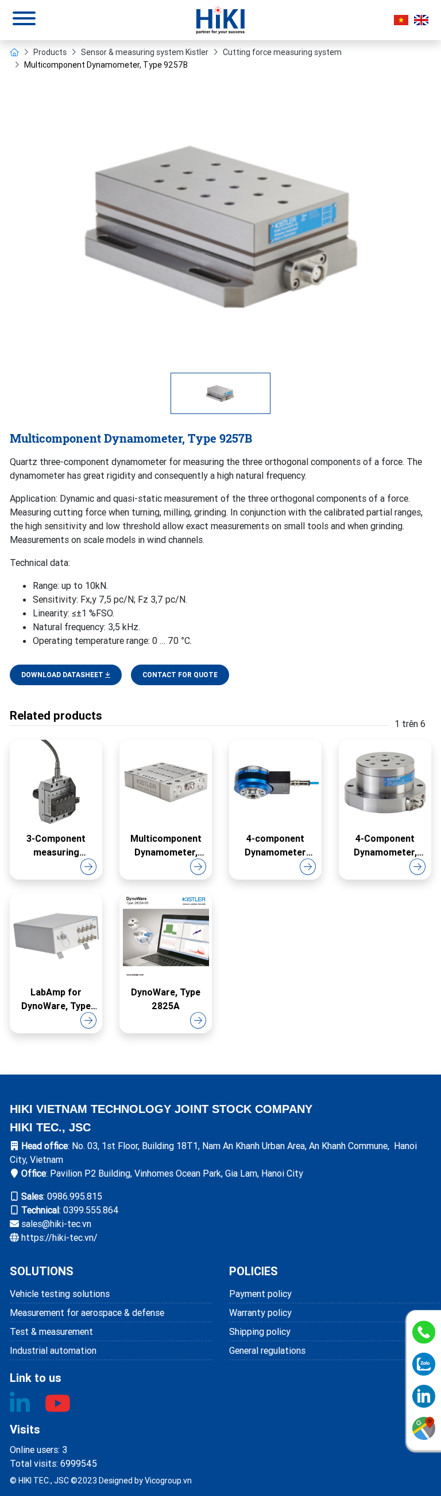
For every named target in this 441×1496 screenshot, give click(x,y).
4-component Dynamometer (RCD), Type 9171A (275, 846)
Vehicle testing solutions (60, 1293)
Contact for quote (180, 674)
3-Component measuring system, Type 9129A (56, 846)
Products (50, 52)
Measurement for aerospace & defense (87, 1312)
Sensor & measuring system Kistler (144, 52)
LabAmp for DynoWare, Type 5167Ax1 (56, 999)
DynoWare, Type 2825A (165, 998)
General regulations (267, 1350)
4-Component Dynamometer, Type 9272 (385, 846)
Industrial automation (53, 1350)
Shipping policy (260, 1331)
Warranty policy (260, 1312)
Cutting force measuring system (282, 52)
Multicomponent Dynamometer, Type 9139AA (166, 846)
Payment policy (260, 1293)
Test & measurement (51, 1331)
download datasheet (63, 674)
